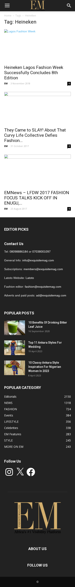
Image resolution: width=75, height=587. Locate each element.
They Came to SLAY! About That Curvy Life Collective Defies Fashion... (35, 135)
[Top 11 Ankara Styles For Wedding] (14, 347)
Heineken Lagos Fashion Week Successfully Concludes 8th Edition (33, 72)
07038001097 (41, 251)
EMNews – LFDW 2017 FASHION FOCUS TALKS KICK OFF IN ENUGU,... (36, 198)
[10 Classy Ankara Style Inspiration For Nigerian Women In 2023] (14, 368)
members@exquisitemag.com (43, 269)
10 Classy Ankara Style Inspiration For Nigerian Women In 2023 (44, 367)
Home (7, 15)
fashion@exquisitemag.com (43, 286)
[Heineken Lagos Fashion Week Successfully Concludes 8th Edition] (37, 45)
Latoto (30, 278)
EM (6, 83)
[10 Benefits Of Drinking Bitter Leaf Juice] (14, 327)
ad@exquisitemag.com (51, 295)
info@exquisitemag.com (38, 260)
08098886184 (19, 251)
